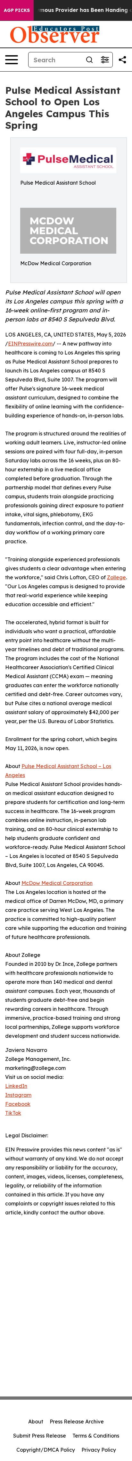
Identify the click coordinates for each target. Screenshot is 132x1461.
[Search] (89, 59)
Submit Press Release (39, 1435)
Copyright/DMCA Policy (45, 1450)
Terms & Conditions (95, 1435)
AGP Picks (17, 10)
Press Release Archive (77, 1421)
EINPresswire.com (30, 343)
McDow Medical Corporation (57, 883)
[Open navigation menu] (11, 59)
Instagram (18, 1095)
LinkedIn (16, 1086)
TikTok (13, 1113)
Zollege (116, 577)
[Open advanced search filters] (104, 59)
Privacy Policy (98, 1450)
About (35, 1421)
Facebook (17, 1104)
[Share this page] (122, 59)
